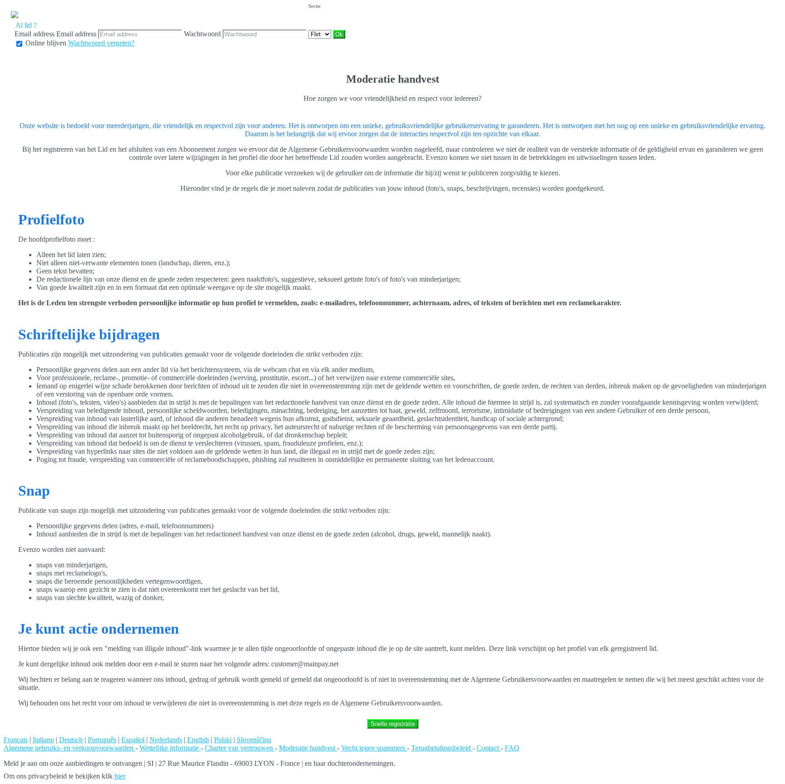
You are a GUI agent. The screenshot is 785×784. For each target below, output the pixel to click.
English (198, 740)
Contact (489, 748)
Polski (223, 740)
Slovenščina (254, 740)
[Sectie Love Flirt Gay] (320, 34)
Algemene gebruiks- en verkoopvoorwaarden (69, 748)
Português (102, 740)
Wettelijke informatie (170, 748)
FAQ (512, 748)
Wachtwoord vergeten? (101, 43)
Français (16, 740)
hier (119, 776)
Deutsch (71, 740)
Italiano (43, 740)
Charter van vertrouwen (240, 748)
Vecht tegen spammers (374, 748)
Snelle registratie (393, 723)
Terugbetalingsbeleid (441, 748)
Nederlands (165, 740)
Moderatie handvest (308, 748)
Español (132, 740)
